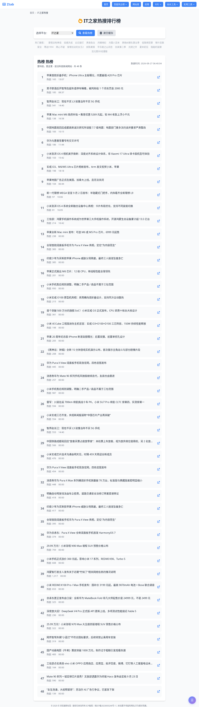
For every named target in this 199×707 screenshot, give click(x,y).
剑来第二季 (120, 46)
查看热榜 (87, 33)
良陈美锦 (90, 46)
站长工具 (171, 4)
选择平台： (42, 33)
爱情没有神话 (54, 42)
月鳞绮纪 (101, 42)
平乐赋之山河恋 (105, 46)
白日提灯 (79, 42)
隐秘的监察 (156, 46)
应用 (147, 4)
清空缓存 (108, 33)
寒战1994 (48, 46)
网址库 (136, 4)
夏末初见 (144, 46)
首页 (106, 4)
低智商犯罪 (147, 42)
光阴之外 (132, 46)
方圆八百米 (114, 42)
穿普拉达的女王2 (75, 46)
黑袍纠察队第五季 (130, 42)
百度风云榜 (119, 4)
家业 (39, 46)
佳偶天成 (68, 42)
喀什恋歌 (159, 42)
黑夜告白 (90, 42)
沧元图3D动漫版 (99, 51)
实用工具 (188, 4)
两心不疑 (60, 46)
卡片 (157, 4)
